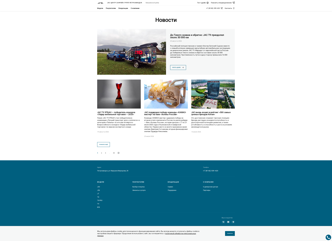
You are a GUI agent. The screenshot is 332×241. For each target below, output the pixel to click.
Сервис (170, 187)
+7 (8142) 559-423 (210, 171)
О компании (135, 8)
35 (114, 153)
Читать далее (176, 67)
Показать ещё (103, 144)
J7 (98, 193)
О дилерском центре (210, 187)
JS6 (98, 190)
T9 (98, 204)
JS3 (98, 187)
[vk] (223, 222)
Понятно (230, 233)
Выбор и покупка (138, 187)
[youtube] (228, 222)
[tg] (233, 222)
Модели (100, 8)
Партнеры (206, 190)
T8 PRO (99, 200)
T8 (98, 197)
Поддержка (172, 190)
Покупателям (111, 8)
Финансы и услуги (139, 190)
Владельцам (123, 8)
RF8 (98, 207)
